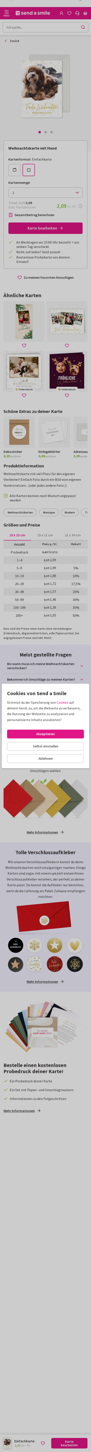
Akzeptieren (45, 734)
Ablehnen (45, 758)
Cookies (62, 702)
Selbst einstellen (45, 746)
